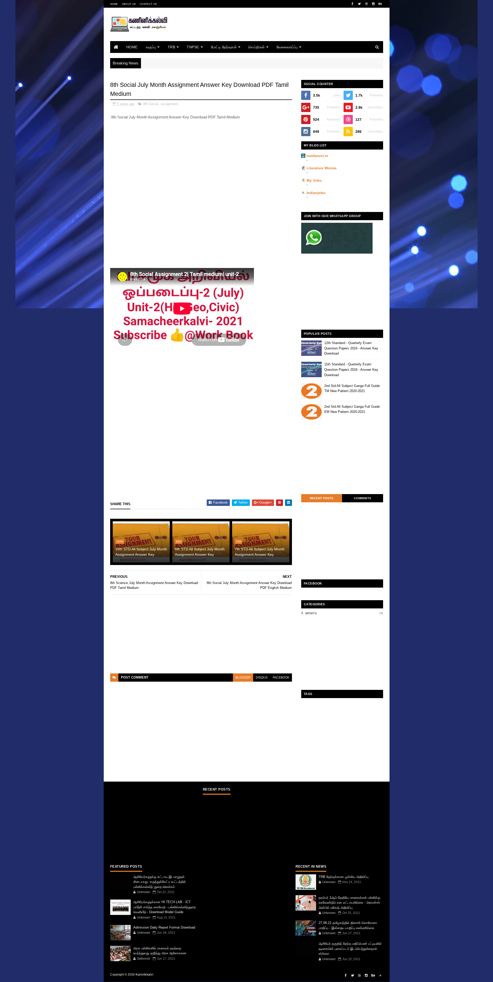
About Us (129, 4)
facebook (281, 677)
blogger (243, 677)
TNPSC (193, 47)
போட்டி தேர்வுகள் (224, 47)
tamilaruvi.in (317, 156)
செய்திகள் (256, 47)
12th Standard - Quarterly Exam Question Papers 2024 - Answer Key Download (351, 348)
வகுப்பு (151, 47)
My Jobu (314, 180)
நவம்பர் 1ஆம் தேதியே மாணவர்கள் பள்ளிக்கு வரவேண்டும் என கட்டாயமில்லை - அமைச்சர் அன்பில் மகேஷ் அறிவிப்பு (349, 903)
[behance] (380, 4)
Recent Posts (321, 498)
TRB (171, 47)
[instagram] (373, 4)
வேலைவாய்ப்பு (287, 47)
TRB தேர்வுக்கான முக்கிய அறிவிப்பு (343, 877)
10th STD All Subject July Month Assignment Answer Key (141, 552)
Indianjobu (316, 193)
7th (238, 541)
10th (120, 541)
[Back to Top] (380, 975)
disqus (262, 677)
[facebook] (352, 4)
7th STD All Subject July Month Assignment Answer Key (260, 552)
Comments (362, 498)
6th (178, 541)
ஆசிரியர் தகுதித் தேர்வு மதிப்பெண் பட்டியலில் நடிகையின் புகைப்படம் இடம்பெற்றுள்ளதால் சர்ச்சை (350, 949)
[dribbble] (366, 4)
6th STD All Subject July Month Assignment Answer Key (200, 552)
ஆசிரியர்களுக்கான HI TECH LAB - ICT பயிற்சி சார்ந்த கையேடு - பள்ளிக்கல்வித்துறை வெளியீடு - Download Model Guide (164, 907)
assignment (169, 104)
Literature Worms (322, 168)
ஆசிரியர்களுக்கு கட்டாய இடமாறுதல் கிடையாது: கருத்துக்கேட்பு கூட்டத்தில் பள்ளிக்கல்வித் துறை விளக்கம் (159, 882)
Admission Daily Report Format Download (164, 927)
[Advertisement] (289, 31)
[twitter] (359, 4)
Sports (311, 613)
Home (114, 4)
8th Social (150, 104)
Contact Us (148, 4)
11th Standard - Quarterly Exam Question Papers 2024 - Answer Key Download (351, 369)
